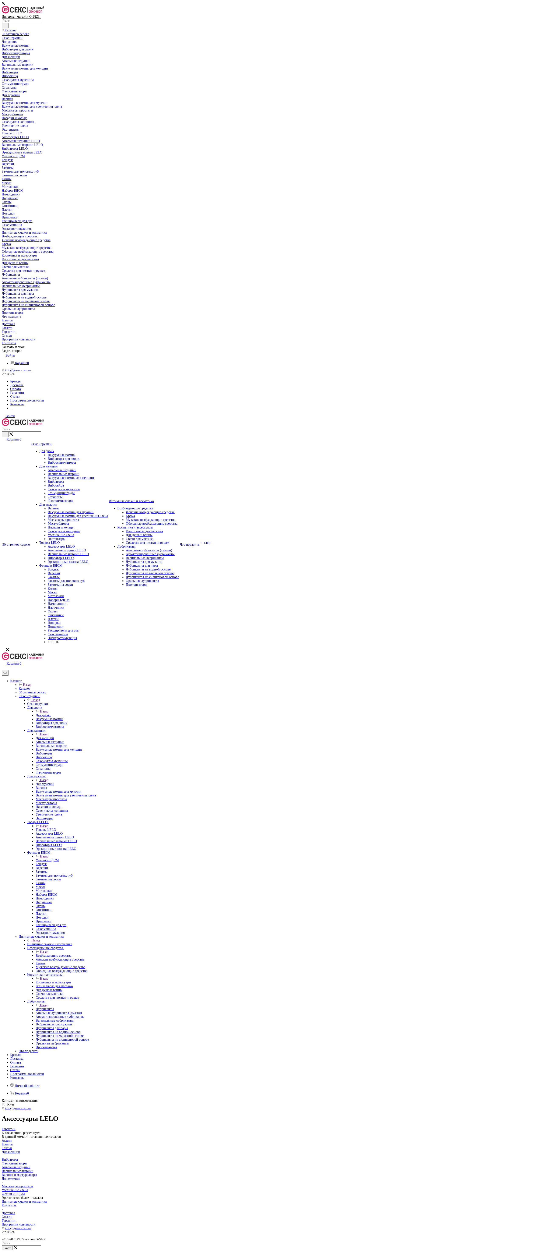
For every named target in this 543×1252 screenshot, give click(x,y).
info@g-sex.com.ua (18, 370)
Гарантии (8, 1220)
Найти (7, 1248)
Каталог (24, 688)
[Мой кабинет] (4, 668)
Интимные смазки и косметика (49, 944)
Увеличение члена (15, 1190)
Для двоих (43, 715)
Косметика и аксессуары (53, 982)
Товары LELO (46, 829)
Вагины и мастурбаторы (19, 1175)
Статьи (7, 1148)
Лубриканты (45, 1009)
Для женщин (45, 738)
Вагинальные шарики (17, 1171)
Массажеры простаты (17, 1186)
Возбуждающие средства (53, 955)
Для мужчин (45, 784)
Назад (27, 684)
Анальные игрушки (16, 1167)
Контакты (9, 1205)
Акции (7, 1140)
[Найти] (5, 25)
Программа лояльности (18, 1224)
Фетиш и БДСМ (47, 860)
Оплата (7, 1217)
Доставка (8, 1213)
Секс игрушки (37, 703)
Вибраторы (10, 1159)
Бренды (7, 1144)
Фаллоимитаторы (14, 1163)
